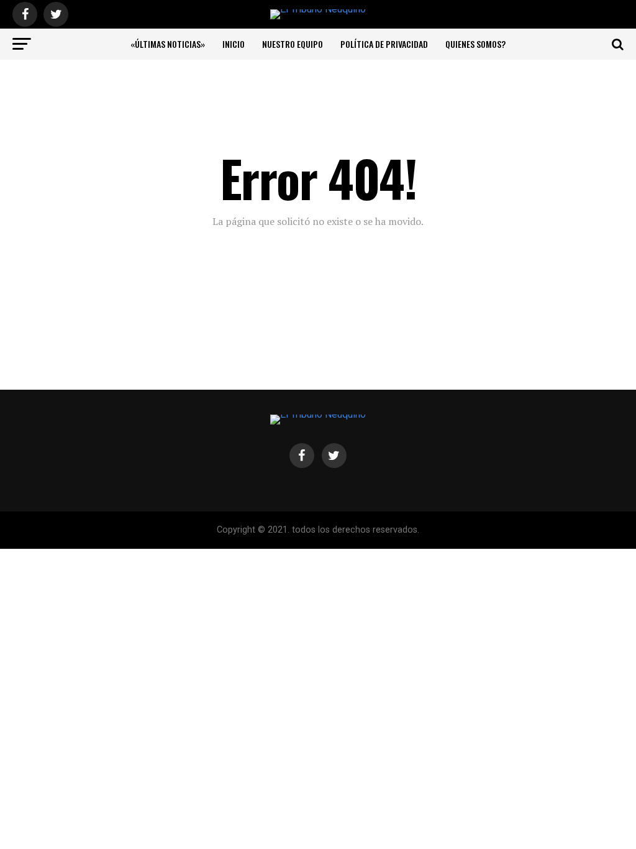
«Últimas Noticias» (167, 43)
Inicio (233, 43)
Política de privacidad (384, 43)
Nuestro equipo (292, 43)
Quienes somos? (475, 43)
